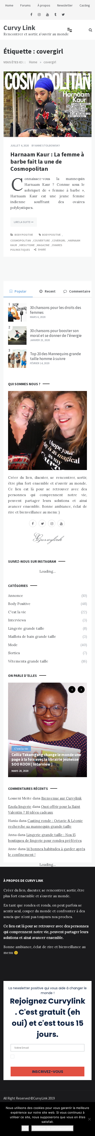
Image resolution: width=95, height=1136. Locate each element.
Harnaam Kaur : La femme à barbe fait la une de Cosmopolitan (47, 161)
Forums (25, 5)
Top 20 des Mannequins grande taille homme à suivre (55, 356)
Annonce (15, 595)
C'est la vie (17, 612)
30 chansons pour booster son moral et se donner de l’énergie (56, 333)
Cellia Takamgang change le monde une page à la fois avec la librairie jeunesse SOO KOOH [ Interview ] (46, 759)
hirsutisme (27, 245)
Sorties (14, 653)
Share (41, 249)
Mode (13, 645)
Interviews (17, 620)
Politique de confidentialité (52, 1128)
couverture (41, 240)
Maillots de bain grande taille (32, 636)
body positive (51, 234)
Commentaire (79, 291)
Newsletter (65, 5)
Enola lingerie (19, 806)
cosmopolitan (20, 240)
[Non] (89, 1119)
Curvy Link (19, 27)
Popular (21, 291)
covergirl (59, 240)
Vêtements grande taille (28, 661)
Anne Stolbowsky (47, 145)
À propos (44, 5)
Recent (50, 291)
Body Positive (24, 234)
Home (9, 5)
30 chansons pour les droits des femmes (55, 310)
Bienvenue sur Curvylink (61, 798)
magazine (43, 245)
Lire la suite (22, 222)
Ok (25, 1128)
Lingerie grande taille (26, 628)
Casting (85, 5)
